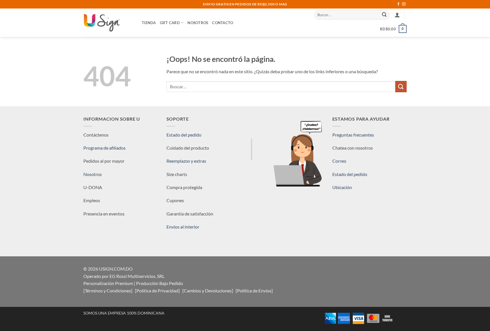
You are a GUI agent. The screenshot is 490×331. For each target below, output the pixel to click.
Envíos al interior (182, 226)
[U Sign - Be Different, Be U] (108, 23)
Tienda (149, 22)
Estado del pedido (183, 134)
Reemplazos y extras (186, 161)
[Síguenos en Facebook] (398, 4)
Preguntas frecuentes (353, 134)
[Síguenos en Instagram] (403, 4)
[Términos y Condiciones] (107, 290)
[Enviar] (384, 15)
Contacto (222, 22)
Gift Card (170, 22)
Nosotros (197, 22)
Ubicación (342, 187)
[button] (397, 15)
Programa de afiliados (104, 147)
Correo (339, 161)
